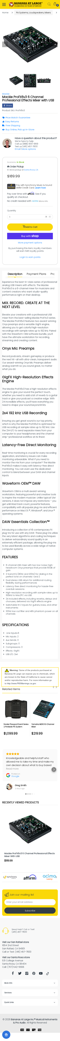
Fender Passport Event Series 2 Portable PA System (16, 725)
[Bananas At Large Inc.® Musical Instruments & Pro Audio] (26, 4)
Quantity (11, 210)
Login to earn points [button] (30, 257)
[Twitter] (20, 974)
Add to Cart (31, 227)
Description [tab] (15, 274)
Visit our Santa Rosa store (16, 957)
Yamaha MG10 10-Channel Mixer (42, 725)
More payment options (30, 242)
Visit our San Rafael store (15, 942)
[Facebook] (13, 974)
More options (29, 149)
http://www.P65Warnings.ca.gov (21, 683)
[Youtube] (41, 974)
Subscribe (30, 910)
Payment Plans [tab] (36, 274)
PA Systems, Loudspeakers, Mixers (33, 12)
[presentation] (53, 687)
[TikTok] (47, 974)
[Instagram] (27, 974)
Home (5, 12)
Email (17, 149)
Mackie (5, 93)
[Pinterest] (34, 974)
